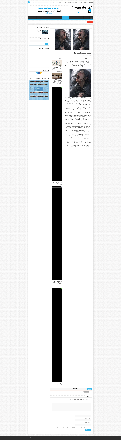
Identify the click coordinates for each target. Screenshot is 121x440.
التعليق (89, 401)
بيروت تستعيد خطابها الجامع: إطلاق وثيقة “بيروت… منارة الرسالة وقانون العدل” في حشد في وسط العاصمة (57, 81)
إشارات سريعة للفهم (58, 383)
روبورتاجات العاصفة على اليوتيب (52, 2)
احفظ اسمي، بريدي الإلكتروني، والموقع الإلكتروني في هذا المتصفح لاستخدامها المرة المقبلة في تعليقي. (72, 427)
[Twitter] (36, 2)
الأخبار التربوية (72, 18)
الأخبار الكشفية (59, 18)
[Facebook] (37, 2)
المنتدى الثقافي (33, 18)
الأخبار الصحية (53, 18)
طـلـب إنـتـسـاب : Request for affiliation (73, 2)
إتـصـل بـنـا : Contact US (62, 2)
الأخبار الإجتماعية (66, 18)
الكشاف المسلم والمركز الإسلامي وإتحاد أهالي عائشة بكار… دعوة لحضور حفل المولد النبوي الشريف (57, 68)
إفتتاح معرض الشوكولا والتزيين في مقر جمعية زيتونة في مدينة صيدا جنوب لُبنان (57, 283)
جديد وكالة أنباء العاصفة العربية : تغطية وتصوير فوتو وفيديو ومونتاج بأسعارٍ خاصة (72, 21)
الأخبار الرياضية (46, 18)
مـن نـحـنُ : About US (84, 2)
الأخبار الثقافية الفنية (79, 18)
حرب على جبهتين (38, 30)
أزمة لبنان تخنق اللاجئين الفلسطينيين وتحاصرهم (57, 182)
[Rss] (38, 2)
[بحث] (28, 2)
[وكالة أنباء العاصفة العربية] (83, 9)
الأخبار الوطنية (86, 18)
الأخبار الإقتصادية (40, 18)
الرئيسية (91, 17)
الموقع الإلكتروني (87, 422)
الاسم (89, 413)
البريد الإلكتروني (88, 418)
